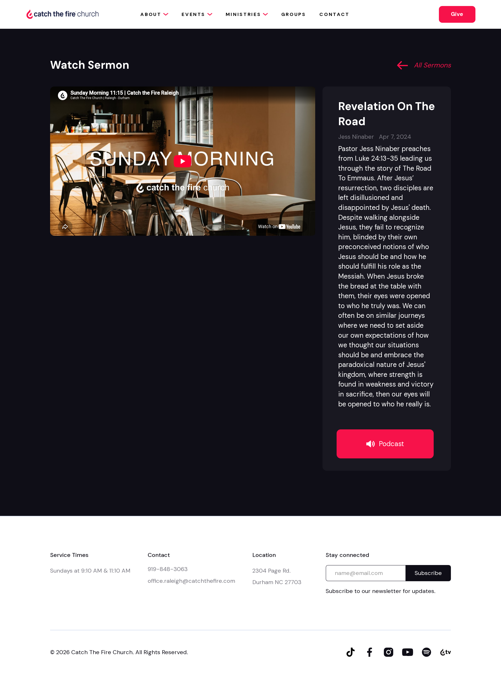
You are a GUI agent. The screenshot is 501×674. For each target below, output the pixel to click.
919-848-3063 (168, 569)
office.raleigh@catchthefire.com (191, 581)
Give (457, 14)
